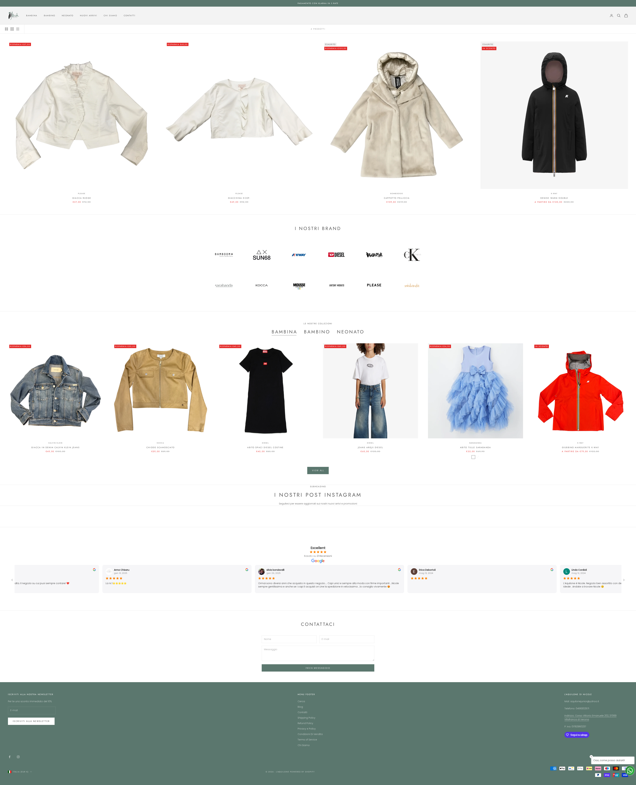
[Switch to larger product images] (6, 29)
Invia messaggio (318, 668)
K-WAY (554, 193)
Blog (300, 706)
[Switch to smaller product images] (12, 29)
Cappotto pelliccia (397, 198)
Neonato (67, 15)
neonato (350, 332)
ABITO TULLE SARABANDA (475, 447)
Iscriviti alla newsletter (31, 721)
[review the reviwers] (89, 569)
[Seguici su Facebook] (9, 757)
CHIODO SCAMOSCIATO (160, 447)
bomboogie (396, 193)
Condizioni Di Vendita (310, 734)
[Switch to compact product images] (17, 29)
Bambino (49, 15)
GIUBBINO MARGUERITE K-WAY (580, 447)
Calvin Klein (55, 443)
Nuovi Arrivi (88, 15)
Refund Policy (305, 723)
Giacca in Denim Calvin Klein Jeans (55, 447)
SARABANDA (475, 443)
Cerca (301, 701)
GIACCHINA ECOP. (239, 198)
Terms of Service (307, 739)
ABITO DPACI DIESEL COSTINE (265, 447)
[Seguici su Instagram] (18, 757)
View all (318, 470)
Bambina (31, 15)
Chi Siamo (110, 15)
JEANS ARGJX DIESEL (370, 447)
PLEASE (81, 193)
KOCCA (160, 443)
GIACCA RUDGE (81, 198)
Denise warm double (554, 198)
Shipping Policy (306, 717)
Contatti (129, 15)
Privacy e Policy (307, 728)
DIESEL (265, 443)
